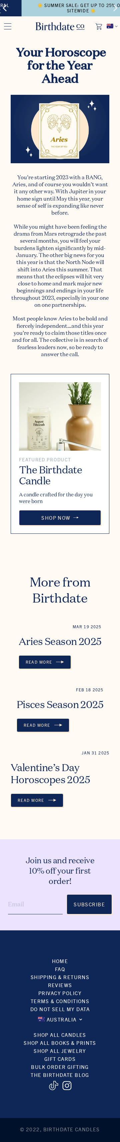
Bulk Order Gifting (60, 1067)
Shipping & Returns (60, 977)
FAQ (60, 969)
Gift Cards (60, 1059)
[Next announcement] (115, 8)
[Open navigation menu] (7, 26)
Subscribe (89, 904)
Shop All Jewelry (60, 1051)
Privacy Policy (60, 993)
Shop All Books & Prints (60, 1043)
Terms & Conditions (60, 1001)
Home (60, 961)
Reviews (60, 985)
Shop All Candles (60, 1035)
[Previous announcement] (4, 8)
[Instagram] (67, 1085)
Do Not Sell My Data (60, 1009)
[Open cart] (99, 26)
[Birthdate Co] (60, 26)
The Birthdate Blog (60, 1075)
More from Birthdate (60, 590)
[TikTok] (53, 1085)
